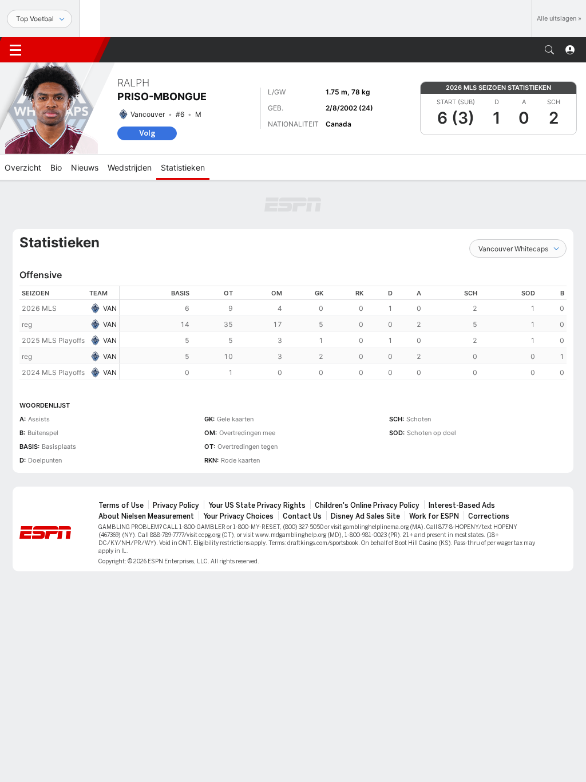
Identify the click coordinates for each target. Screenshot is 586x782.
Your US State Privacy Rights (257, 505)
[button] (549, 49)
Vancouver (147, 114)
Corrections (488, 516)
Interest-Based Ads (462, 505)
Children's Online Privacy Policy (367, 505)
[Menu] (15, 49)
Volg (147, 133)
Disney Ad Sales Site (365, 516)
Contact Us (302, 516)
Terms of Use (121, 505)
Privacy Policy (176, 505)
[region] (343, 333)
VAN (110, 308)
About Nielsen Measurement (146, 516)
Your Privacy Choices (238, 516)
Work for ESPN (434, 516)
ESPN (67, 49)
